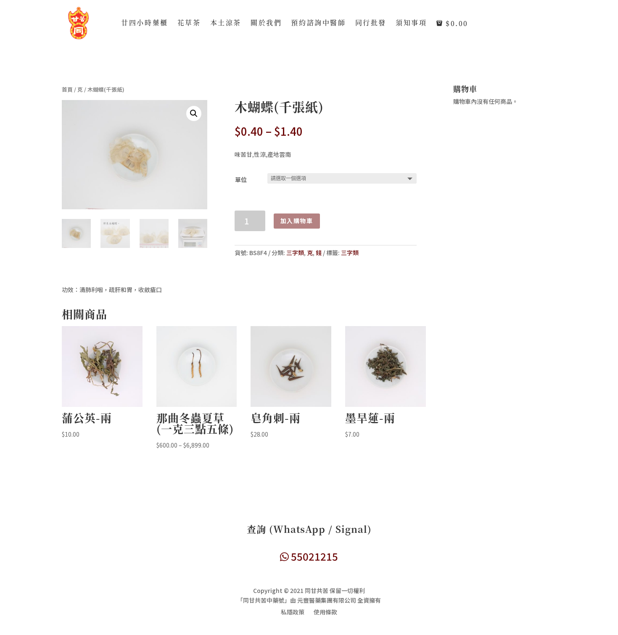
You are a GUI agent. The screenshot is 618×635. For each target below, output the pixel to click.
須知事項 (411, 23)
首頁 (67, 89)
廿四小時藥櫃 (144, 23)
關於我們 (266, 23)
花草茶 (189, 23)
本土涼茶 (225, 23)
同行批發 (370, 23)
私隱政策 (292, 612)
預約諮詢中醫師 (318, 23)
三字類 (295, 252)
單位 (241, 179)
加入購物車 (296, 220)
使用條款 (325, 612)
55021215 (313, 556)
